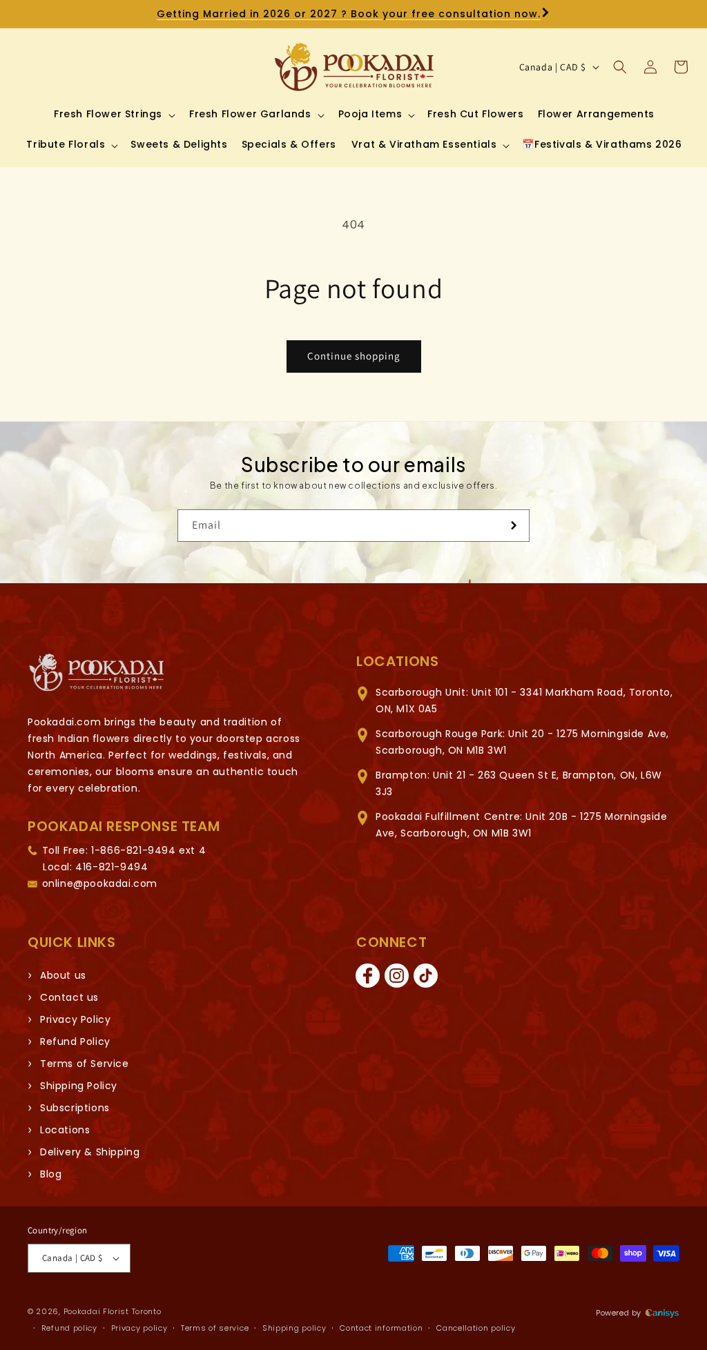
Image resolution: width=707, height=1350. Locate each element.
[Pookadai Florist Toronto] (97, 672)
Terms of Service (84, 1063)
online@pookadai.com (99, 883)
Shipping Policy (78, 1086)
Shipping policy (294, 1327)
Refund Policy (75, 1041)
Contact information (381, 1327)
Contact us (69, 997)
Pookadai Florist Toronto (113, 1311)
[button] (113, 114)
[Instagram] (396, 976)
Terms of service (215, 1327)
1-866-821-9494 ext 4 (148, 850)
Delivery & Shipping (89, 1152)
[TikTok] (425, 976)
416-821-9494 (111, 867)
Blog (50, 1174)
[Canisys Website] (662, 1312)
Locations (65, 1130)
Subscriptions (75, 1108)
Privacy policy (139, 1327)
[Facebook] (367, 976)
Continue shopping (353, 355)
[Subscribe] (513, 525)
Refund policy (69, 1327)
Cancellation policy (475, 1327)
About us (63, 975)
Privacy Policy (75, 1019)
